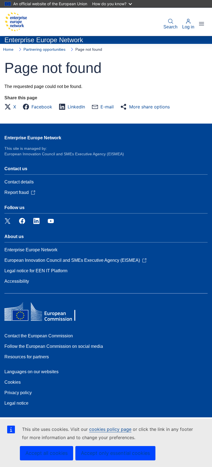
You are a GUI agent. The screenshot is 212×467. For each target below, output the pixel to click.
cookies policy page (110, 429)
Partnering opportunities (44, 49)
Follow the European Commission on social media (53, 346)
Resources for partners (26, 356)
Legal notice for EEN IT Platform (35, 270)
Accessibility (16, 281)
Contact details (19, 182)
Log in (188, 27)
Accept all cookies (46, 453)
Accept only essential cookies (115, 453)
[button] (11, 106)
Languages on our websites (31, 371)
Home (8, 49)
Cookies (12, 382)
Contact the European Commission (38, 335)
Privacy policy (18, 392)
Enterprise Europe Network (32, 137)
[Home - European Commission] (15, 21)
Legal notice (16, 403)
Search (170, 27)
